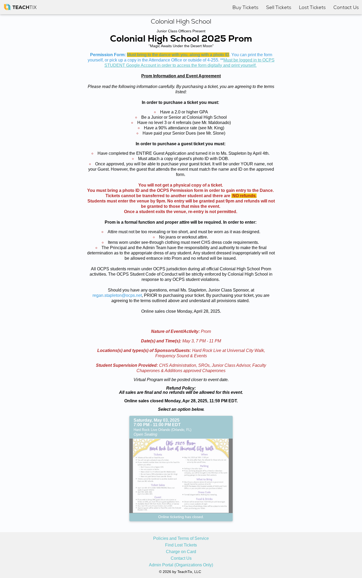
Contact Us (181, 558)
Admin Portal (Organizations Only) (181, 565)
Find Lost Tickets (181, 545)
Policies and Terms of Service (181, 538)
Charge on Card (181, 552)
